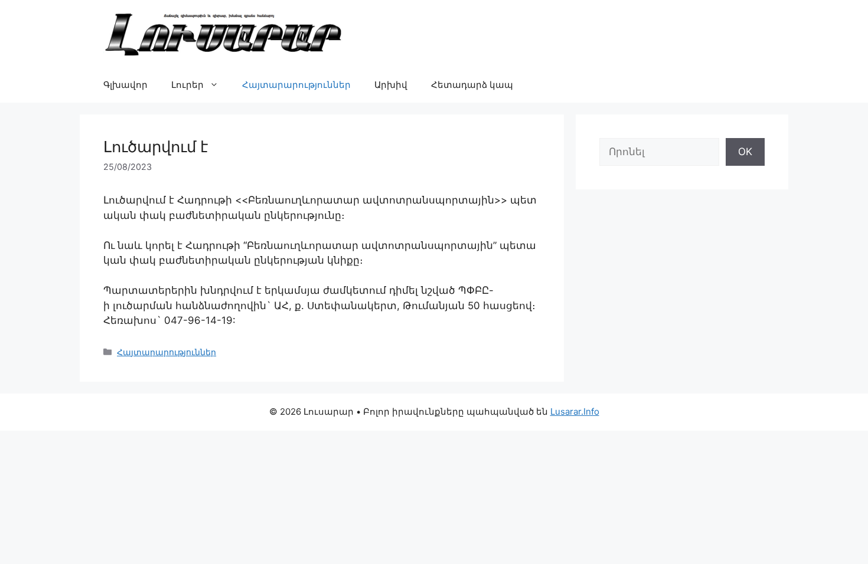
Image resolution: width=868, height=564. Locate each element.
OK (745, 152)
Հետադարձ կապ (472, 84)
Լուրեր (187, 84)
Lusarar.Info (574, 411)
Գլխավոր (125, 84)
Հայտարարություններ (296, 84)
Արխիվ (390, 84)
